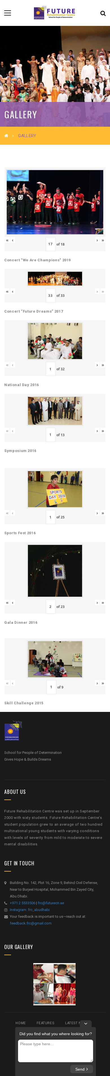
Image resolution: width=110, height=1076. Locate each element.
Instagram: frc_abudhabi (30, 910)
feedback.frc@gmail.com (31, 923)
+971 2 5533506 (22, 903)
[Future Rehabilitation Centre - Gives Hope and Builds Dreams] (55, 13)
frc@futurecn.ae (51, 903)
